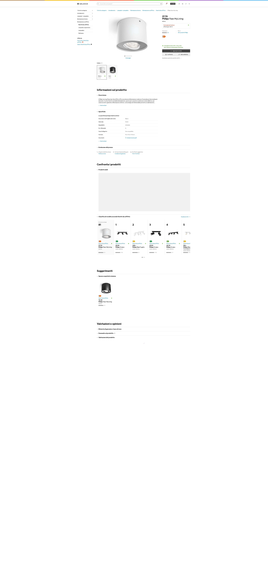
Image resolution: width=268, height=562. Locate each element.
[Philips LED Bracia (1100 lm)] (156, 188)
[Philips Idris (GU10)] (139, 188)
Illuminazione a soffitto (83, 22)
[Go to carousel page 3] (143, 205)
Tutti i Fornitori (136, 153)
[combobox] (106, 359)
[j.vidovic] (110, 438)
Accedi (173, 3)
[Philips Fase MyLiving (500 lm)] (105, 188)
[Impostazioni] (166, 4)
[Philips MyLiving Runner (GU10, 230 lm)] (173, 188)
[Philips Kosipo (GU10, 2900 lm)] (122, 231)
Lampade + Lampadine (83, 16)
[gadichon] (110, 364)
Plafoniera (81, 33)
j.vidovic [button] (104, 437)
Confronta (170, 54)
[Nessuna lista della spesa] (186, 4)
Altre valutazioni (144, 515)
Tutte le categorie (82, 10)
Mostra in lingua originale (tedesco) (108, 406)
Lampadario (81, 30)
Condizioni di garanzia (120, 153)
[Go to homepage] (82, 4)
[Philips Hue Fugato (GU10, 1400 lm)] (139, 231)
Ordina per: (101, 359)
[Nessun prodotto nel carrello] (189, 4)
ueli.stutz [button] (104, 390)
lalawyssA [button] (104, 492)
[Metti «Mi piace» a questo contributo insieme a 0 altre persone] (183, 364)
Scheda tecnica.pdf (132, 138)
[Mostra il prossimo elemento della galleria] (159, 34)
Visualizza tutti (184, 170)
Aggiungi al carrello (177, 51)
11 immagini (128, 58)
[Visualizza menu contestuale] (180, 364)
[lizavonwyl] (110, 474)
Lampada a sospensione (84, 27)
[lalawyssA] (110, 493)
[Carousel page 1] (141, 205)
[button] (188, 25)
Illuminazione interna (82, 19)
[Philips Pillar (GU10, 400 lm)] (122, 188)
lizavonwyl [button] (104, 474)
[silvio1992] (110, 416)
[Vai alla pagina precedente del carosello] (99, 188)
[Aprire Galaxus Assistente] (179, 4)
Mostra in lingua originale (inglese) (108, 504)
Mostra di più (103, 105)
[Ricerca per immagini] (161, 3)
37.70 (165, 16)
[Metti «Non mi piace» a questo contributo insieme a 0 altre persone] (189, 364)
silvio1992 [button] (104, 416)
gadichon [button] (104, 363)
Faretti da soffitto (83, 24)
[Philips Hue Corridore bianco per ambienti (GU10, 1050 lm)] (190, 231)
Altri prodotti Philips (183, 31)
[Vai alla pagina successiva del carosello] (187, 188)
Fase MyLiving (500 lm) (129, 377)
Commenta (103, 384)
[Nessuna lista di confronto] (182, 4)
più (113, 448)
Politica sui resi (102, 153)
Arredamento (80, 13)
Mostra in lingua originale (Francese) (109, 380)
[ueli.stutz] (110, 390)
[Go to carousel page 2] (142, 205)
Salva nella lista (184, 54)
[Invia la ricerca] (98, 3)
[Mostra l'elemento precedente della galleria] (96, 34)
